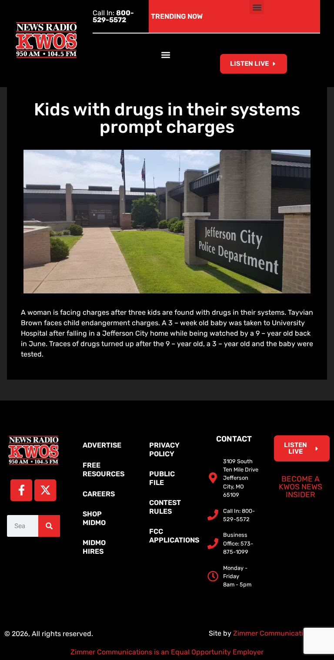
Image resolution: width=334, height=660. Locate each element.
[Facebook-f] (21, 490)
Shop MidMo (94, 518)
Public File (162, 478)
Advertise (102, 445)
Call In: (113, 16)
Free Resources (103, 469)
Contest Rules (165, 506)
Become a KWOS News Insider (300, 486)
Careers (99, 494)
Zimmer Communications (275, 633)
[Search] (49, 526)
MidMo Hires (94, 547)
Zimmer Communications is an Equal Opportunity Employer (167, 652)
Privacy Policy (164, 449)
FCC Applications (171, 535)
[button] (257, 7)
